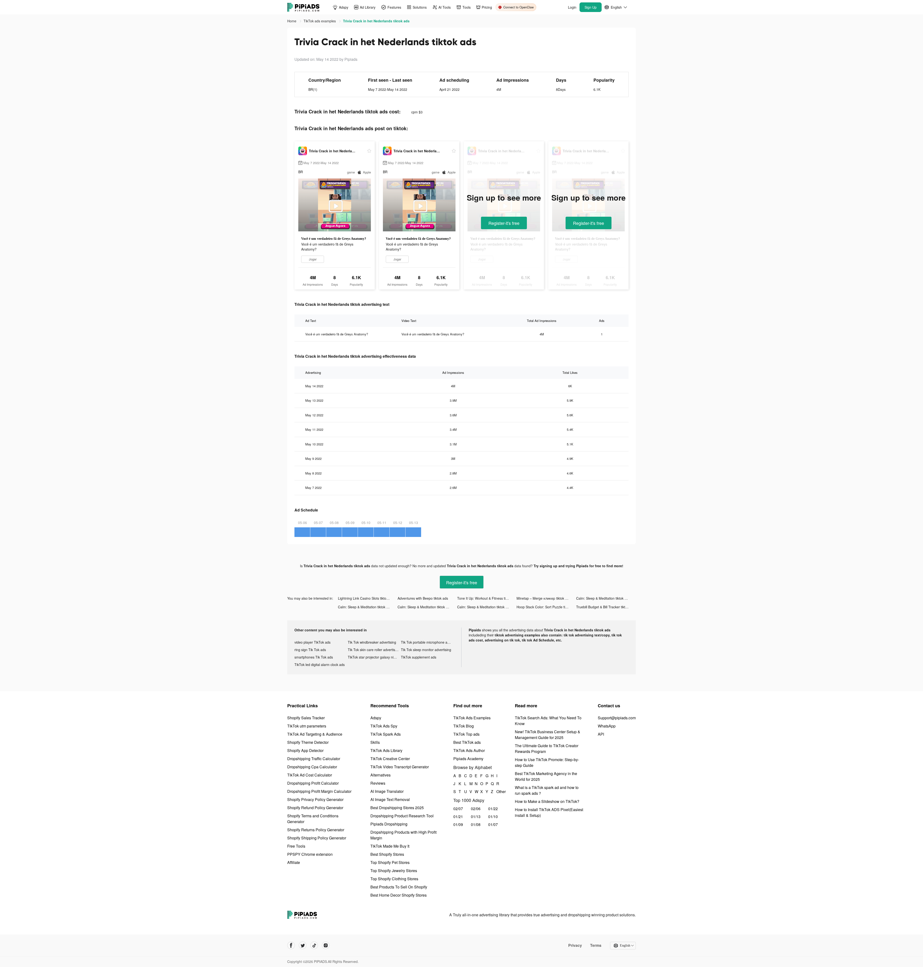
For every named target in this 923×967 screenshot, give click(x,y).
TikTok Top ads (466, 734)
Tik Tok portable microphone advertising (427, 642)
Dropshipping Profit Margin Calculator (319, 791)
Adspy (375, 718)
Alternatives (380, 775)
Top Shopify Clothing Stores (394, 878)
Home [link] (292, 20)
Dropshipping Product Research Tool (402, 816)
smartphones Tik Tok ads (313, 657)
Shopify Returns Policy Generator (315, 829)
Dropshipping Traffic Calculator (313, 758)
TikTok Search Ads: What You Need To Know (548, 720)
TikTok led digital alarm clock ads (319, 664)
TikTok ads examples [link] (320, 20)
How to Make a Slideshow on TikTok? (547, 801)
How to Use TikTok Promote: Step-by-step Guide (547, 762)
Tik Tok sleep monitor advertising (426, 649)
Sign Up (591, 7)
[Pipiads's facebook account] (291, 945)
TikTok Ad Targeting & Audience (314, 734)
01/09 (458, 824)
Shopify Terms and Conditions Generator (312, 818)
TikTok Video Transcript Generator (399, 767)
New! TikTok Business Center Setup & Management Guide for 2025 (547, 734)
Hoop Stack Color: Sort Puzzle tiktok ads (546, 606)
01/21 (458, 816)
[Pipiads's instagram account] (326, 945)
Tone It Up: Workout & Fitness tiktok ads (487, 598)
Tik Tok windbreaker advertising (372, 642)
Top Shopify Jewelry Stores (393, 870)
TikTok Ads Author (469, 750)
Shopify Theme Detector (308, 742)
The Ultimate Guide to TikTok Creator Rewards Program (546, 748)
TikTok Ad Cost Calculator (309, 775)
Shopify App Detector (305, 750)
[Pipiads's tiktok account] (314, 945)
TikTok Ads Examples (472, 718)
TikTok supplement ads (418, 657)
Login (572, 7)
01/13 (475, 816)
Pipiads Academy (468, 758)
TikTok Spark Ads (385, 734)
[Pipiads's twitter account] (302, 945)
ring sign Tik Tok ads (310, 649)
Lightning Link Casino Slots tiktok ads (366, 598)
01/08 (475, 824)
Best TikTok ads (467, 742)
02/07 (458, 808)
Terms (595, 945)
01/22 (493, 808)
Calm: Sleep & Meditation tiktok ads (603, 598)
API (601, 734)
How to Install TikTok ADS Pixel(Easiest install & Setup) (549, 812)
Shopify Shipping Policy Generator (316, 838)
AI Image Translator (387, 791)
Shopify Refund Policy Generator (315, 807)
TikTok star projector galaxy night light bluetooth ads (374, 657)
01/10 (493, 816)
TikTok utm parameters (306, 726)
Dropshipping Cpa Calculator (312, 767)
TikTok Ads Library (386, 750)
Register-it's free (503, 223)
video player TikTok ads (312, 642)
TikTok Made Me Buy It (389, 846)
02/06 (475, 808)
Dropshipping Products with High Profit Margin (403, 835)
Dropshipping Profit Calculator (313, 783)
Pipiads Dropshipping (388, 824)
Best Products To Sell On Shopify (398, 887)
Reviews (377, 783)
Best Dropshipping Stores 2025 (397, 807)
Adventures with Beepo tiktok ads (423, 598)
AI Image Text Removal (390, 799)
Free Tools (296, 846)
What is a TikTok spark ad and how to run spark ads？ (547, 790)
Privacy (575, 945)
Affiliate (293, 862)
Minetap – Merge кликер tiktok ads (544, 598)
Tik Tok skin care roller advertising (374, 649)
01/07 (493, 824)
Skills (375, 742)
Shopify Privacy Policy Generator (315, 799)
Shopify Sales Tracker (306, 718)
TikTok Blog (463, 726)
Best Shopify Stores (387, 854)
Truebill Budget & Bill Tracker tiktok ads (605, 606)
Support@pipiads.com (617, 718)
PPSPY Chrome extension (310, 854)
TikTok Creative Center (390, 758)
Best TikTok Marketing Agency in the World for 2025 (546, 776)
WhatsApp (607, 726)
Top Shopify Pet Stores (390, 862)
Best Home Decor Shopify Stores (398, 895)
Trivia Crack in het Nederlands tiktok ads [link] (376, 20)
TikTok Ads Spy (383, 726)
